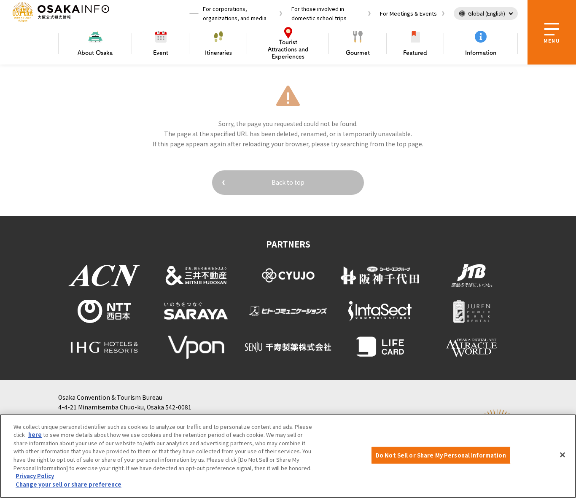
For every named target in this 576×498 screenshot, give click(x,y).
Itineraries (218, 53)
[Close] (562, 455)
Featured (415, 53)
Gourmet (358, 53)
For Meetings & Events (408, 13)
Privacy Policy (35, 476)
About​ (95, 53)
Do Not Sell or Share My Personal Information (441, 455)
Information (480, 53)
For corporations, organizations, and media (234, 13)
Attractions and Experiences (288, 49)
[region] (288, 456)
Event (160, 53)
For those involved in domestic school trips (319, 13)
